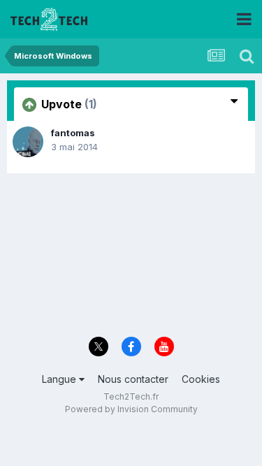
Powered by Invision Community (131, 409)
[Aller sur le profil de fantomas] (28, 141)
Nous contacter (133, 379)
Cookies (201, 379)
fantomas (73, 132)
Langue (60, 379)
